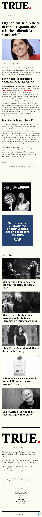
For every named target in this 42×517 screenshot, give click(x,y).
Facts (9, 15)
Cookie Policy (21, 504)
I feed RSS (21, 495)
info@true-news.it (30, 481)
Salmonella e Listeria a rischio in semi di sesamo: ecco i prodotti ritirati (19, 381)
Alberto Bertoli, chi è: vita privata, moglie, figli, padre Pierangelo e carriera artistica (19, 317)
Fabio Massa (20, 448)
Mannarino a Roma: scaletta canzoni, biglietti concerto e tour (18, 284)
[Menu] (38, 4)
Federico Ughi (26, 454)
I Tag (21, 497)
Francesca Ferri (14, 452)
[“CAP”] (17, 231)
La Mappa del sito (21, 493)
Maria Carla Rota (15, 454)
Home (3, 15)
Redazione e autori (21, 489)
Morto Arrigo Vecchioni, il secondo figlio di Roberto (17, 413)
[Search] (38, 7)
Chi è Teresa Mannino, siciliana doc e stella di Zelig (20, 349)
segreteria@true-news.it (23, 471)
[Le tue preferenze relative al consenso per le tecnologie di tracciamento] (38, 513)
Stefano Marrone (26, 452)
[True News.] (16, 5)
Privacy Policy (21, 501)
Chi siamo (21, 491)
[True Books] (16, 210)
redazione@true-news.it (16, 462)
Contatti (21, 499)
